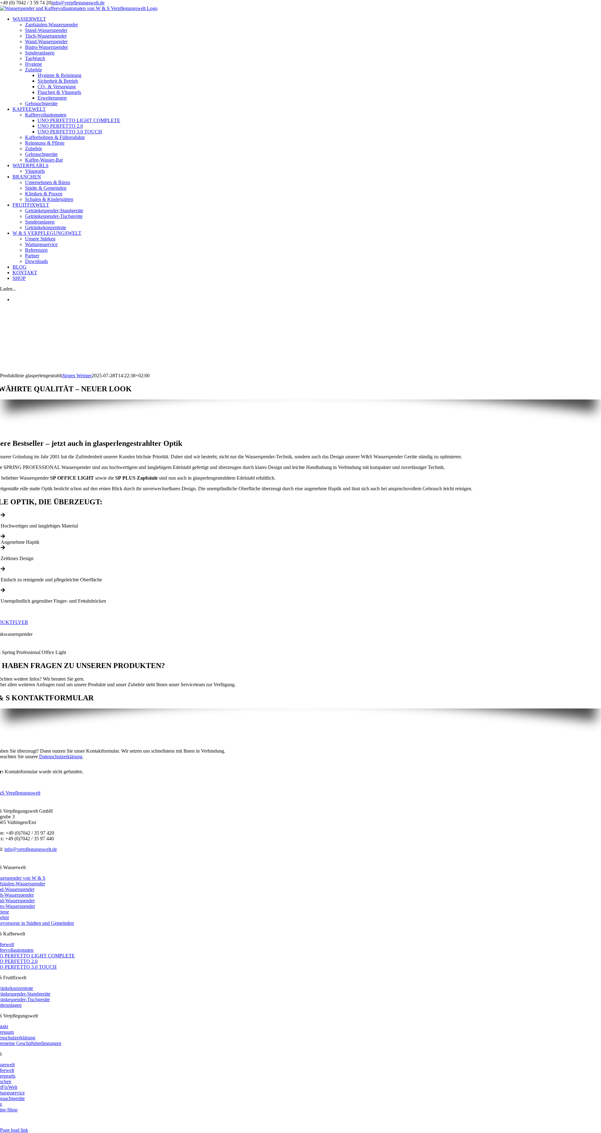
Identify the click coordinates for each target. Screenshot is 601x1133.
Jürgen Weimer (77, 375)
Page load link (14, 1130)
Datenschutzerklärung (60, 756)
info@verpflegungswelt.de (78, 2)
